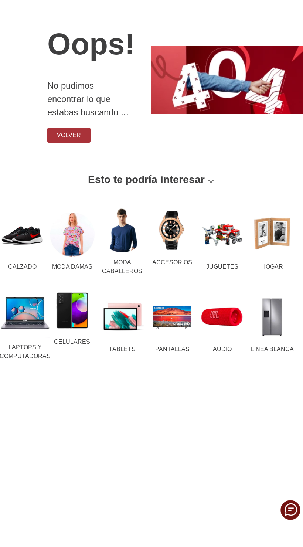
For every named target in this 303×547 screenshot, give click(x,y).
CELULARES (72, 342)
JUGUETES (222, 267)
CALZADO (22, 267)
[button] (290, 510)
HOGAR (272, 267)
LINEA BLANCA (272, 349)
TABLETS (122, 349)
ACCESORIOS (172, 262)
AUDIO (222, 349)
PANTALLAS (172, 349)
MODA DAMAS (72, 267)
